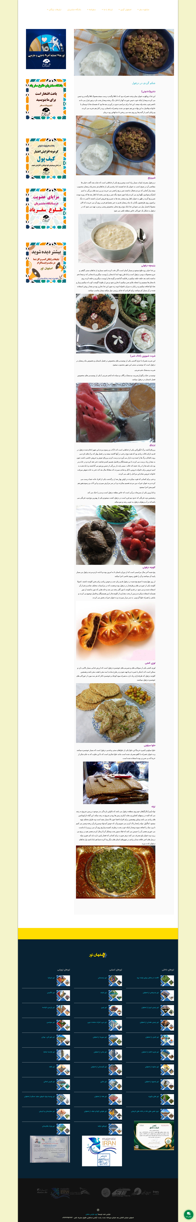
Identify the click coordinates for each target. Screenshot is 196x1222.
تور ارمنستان (102, 977)
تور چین (104, 1007)
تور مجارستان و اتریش (47, 1111)
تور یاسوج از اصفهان (152, 1081)
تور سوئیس (51, 1022)
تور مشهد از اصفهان (152, 1066)
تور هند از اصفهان (100, 1096)
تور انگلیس (51, 992)
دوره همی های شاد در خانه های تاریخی (145, 1111)
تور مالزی (103, 1081)
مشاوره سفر (144, 9)
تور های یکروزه (153, 1096)
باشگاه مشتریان (74, 9)
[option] (149, 1192)
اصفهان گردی (126, 9)
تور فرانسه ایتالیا (49, 1052)
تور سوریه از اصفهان (100, 1037)
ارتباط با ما (108, 9)
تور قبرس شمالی (49, 1081)
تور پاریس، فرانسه (48, 1007)
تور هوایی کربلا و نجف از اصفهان (95, 1111)
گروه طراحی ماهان (92, 1214)
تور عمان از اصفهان (100, 1052)
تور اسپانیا (51, 977)
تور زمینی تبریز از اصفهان (150, 1007)
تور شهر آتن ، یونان (48, 1037)
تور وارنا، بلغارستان (48, 1126)
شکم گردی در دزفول (143, 83)
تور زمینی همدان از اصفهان (149, 1022)
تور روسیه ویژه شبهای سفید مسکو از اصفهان (39, 1096)
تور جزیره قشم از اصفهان (150, 1052)
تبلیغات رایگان (55, 9)
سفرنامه (92, 9)
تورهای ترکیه (102, 1126)
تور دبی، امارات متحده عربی (97, 1022)
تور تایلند (103, 992)
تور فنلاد (52, 1066)
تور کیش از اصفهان (152, 1037)
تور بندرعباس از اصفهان (151, 992)
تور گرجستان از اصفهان (99, 1066)
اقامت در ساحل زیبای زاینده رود (148, 977)
